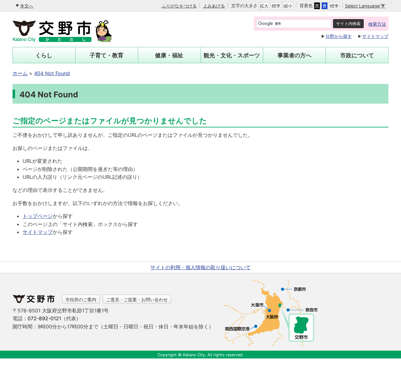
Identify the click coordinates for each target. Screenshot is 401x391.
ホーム (20, 73)
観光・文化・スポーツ (232, 55)
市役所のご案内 (80, 299)
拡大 (264, 5)
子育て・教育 (106, 55)
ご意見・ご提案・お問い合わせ (137, 299)
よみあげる (214, 5)
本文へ (26, 5)
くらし (43, 55)
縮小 (288, 5)
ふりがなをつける (179, 5)
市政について (357, 55)
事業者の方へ (294, 55)
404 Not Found (52, 73)
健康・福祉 (169, 55)
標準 (276, 5)
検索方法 (377, 24)
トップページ (38, 216)
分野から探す (338, 36)
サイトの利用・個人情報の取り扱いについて (200, 267)
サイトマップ (375, 36)
